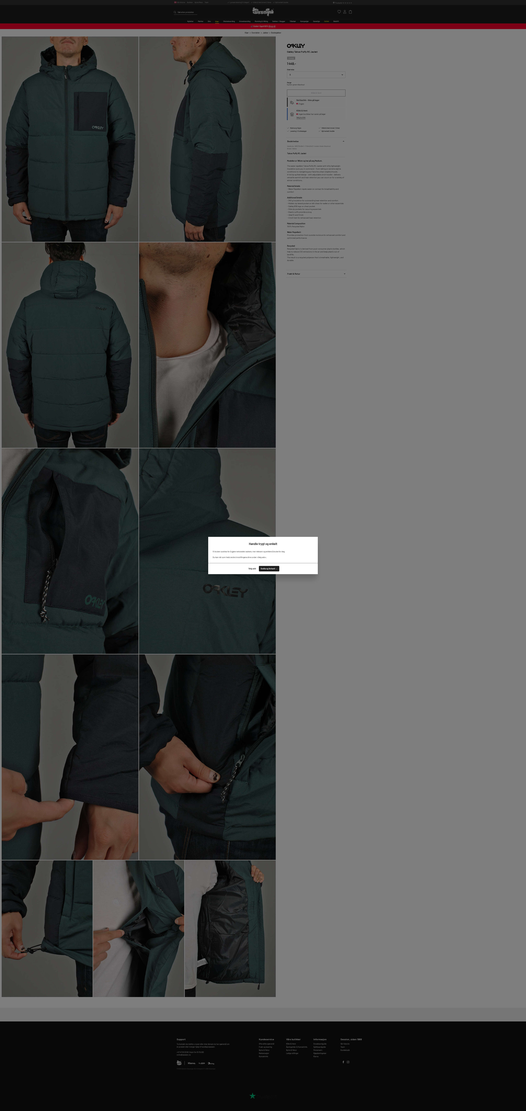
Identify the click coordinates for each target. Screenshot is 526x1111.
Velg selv (252, 568)
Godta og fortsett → (269, 568)
